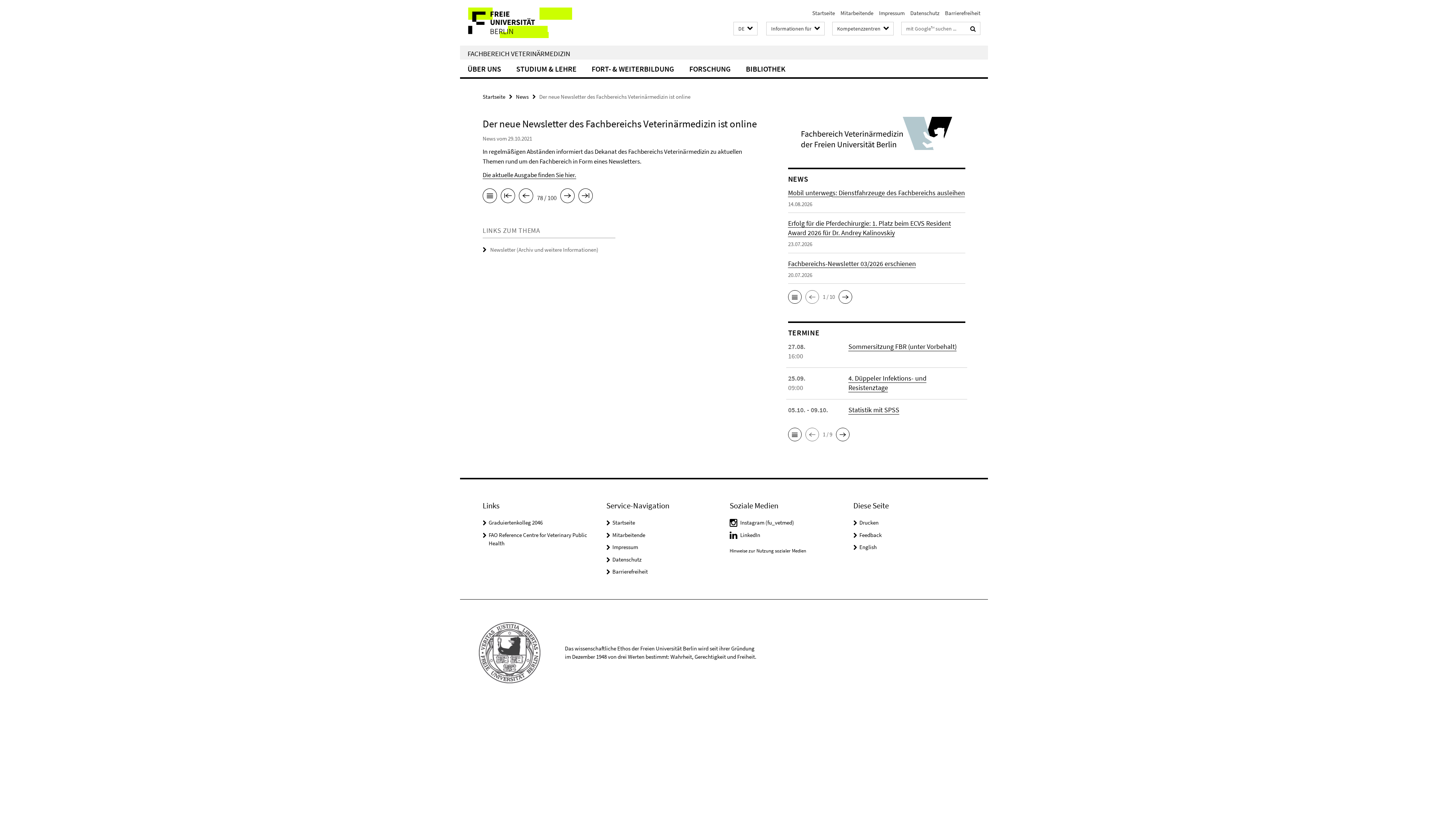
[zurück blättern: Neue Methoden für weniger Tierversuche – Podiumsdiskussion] (526, 197)
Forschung (710, 68)
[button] (745, 29)
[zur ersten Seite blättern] (508, 197)
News (522, 96)
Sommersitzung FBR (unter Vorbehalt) (902, 346)
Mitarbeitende (857, 13)
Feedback (870, 535)
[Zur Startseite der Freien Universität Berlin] (523, 23)
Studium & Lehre (546, 68)
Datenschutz (924, 13)
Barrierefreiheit (962, 13)
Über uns (484, 68)
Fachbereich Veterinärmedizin (519, 53)
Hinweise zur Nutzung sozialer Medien (768, 551)
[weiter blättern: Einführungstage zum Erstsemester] (567, 197)
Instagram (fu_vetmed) (767, 522)
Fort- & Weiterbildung (633, 68)
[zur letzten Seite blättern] (585, 197)
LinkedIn (750, 535)
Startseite (823, 13)
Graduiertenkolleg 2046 (516, 522)
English (868, 547)
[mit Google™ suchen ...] (973, 29)
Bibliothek (765, 68)
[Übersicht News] (490, 197)
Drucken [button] (869, 522)
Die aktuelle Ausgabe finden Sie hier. (529, 175)
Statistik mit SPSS (873, 409)
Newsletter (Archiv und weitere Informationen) (544, 249)
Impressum (892, 13)
